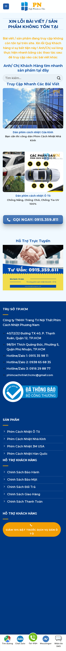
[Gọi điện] (33, 638)
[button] (6, 6)
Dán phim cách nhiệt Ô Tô (33, 195)
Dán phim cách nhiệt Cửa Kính (33, 132)
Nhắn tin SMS (58, 643)
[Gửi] (59, 78)
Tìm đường (7, 643)
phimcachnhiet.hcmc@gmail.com (30, 375)
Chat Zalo (20, 643)
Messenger (46, 643)
